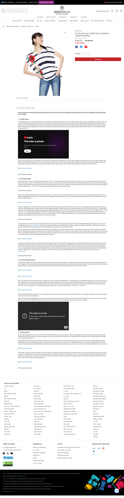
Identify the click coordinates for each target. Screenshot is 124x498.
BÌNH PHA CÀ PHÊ (8, 409)
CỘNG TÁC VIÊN (33, 2)
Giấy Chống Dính (38, 419)
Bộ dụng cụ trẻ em (9, 414)
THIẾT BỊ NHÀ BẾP (97, 419)
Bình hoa (6, 401)
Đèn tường (37, 386)
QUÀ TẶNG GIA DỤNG (98, 401)
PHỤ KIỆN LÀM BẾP (98, 388)
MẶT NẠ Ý (66, 398)
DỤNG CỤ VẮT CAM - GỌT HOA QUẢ (42, 411)
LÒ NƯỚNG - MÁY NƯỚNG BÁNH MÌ (72, 393)
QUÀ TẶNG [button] (109, 20)
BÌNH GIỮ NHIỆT (8, 404)
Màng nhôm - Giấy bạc (70, 411)
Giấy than (36, 421)
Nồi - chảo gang (68, 429)
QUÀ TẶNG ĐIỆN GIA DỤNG (99, 396)
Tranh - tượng (97, 424)
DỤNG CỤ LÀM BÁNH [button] (50, 20)
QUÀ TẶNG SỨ (96, 409)
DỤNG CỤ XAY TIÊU (38, 414)
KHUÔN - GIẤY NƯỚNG (69, 388)
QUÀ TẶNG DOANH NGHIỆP (99, 398)
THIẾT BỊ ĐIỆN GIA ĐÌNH (98, 416)
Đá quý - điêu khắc (9, 426)
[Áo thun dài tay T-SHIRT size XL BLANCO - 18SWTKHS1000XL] (43, 63)
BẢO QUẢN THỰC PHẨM (10, 393)
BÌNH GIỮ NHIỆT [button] (74, 20)
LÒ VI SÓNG (66, 396)
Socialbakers (35, 225)
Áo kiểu (37, 26)
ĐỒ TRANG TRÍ (37, 396)
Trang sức (96, 429)
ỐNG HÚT (95, 386)
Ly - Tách (66, 391)
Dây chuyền (7, 424)
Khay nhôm (37, 434)
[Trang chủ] (3, 26)
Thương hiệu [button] (73, 17)
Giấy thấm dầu (38, 424)
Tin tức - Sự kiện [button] (51, 17)
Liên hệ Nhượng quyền (46, 2)
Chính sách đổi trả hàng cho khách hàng (69, 447)
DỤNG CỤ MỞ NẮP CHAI (40, 409)
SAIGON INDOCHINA (21, 2)
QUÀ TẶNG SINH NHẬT (98, 404)
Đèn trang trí (37, 388)
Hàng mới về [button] (62, 17)
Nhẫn (65, 416)
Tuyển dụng (36, 455)
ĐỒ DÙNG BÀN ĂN (38, 393)
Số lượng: (78, 53)
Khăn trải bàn (38, 431)
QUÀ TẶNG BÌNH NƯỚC (98, 391)
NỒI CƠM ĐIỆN (67, 419)
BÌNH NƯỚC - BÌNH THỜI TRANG (11, 406)
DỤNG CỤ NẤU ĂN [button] (17, 20)
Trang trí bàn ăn (97, 426)
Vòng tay (95, 436)
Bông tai (6, 419)
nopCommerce (11, 491)
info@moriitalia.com (10, 447)
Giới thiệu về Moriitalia (39, 452)
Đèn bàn (6, 429)
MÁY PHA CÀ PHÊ (68, 404)
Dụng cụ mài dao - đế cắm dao (42, 406)
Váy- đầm (95, 434)
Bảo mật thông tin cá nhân (65, 458)
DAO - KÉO (7, 421)
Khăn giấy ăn (37, 429)
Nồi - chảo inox (68, 431)
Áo (5, 388)
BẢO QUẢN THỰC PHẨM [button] (97, 20)
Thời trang (23, 26)
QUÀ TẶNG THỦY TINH (98, 406)
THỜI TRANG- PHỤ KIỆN (12, 26)
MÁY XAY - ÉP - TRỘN (69, 406)
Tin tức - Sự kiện (37, 463)
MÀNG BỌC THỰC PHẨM (70, 409)
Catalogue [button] (84, 17)
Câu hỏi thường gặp (63, 452)
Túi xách (95, 431)
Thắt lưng (95, 414)
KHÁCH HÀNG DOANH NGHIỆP (114, 2)
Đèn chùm (7, 431)
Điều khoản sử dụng (63, 455)
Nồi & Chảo (67, 424)
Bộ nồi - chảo (8, 416)
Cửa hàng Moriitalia (38, 460)
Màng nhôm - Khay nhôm (71, 414)
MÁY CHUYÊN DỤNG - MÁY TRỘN (72, 401)
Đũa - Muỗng (37, 398)
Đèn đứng (7, 434)
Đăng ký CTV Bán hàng (39, 447)
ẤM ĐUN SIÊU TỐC (8, 386)
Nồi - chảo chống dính (70, 426)
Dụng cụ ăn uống (38, 401)
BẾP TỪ (6, 396)
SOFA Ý (95, 411)
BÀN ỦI (6, 391)
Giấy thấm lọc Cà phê (40, 426)
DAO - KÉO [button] (39, 20)
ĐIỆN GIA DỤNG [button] (85, 20)
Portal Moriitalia (8, 2)
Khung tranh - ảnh (69, 386)
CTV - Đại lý (36, 450)
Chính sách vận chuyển (64, 450)
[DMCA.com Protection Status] (8, 463)
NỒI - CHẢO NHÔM (68, 421)
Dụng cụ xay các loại (39, 416)
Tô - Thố (95, 421)
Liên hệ (35, 458)
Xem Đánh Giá (89, 40)
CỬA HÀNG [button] (40, 17)
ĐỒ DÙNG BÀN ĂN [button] (62, 20)
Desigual (78, 31)
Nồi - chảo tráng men (69, 434)
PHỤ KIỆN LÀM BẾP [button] (29, 20)
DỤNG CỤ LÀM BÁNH (39, 404)
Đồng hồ (36, 391)
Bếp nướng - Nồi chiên (10, 398)
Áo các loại (30, 26)
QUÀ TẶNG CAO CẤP (98, 393)
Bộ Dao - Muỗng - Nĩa (10, 411)
